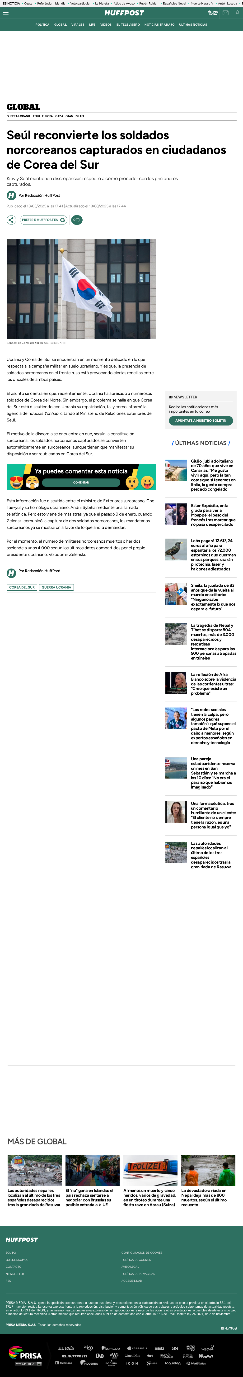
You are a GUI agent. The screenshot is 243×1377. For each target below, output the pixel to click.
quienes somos (17, 1260)
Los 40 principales (92, 1348)
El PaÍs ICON (133, 1363)
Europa (47, 116)
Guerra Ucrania (19, 116)
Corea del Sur (22, 587)
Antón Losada (227, 3)
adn (190, 1348)
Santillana (114, 1348)
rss (8, 1280)
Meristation (197, 1363)
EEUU (36, 116)
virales (77, 24)
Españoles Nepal (174, 3)
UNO (102, 1355)
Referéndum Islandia (51, 3)
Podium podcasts (112, 1363)
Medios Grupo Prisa (27, 1364)
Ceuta (28, 3)
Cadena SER (160, 1348)
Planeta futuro (186, 1355)
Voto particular (80, 3)
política (42, 24)
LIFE (92, 24)
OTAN (69, 116)
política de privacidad (138, 1274)
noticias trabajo (159, 24)
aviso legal (130, 1266)
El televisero (128, 24)
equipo (11, 1252)
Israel (79, 116)
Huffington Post (75, 1355)
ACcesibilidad (132, 1280)
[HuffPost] (22, 1238)
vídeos (106, 24)
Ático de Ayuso (124, 3)
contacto (13, 1266)
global (60, 24)
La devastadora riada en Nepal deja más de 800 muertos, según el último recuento (203, 1197)
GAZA (59, 116)
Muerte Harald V (202, 3)
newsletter (15, 1274)
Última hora (213, 13)
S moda (153, 1363)
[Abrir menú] (6, 13)
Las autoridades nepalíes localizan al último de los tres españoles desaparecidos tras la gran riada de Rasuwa (211, 855)
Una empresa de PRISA (27, 1352)
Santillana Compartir (139, 1348)
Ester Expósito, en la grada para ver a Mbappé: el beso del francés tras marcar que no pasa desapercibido (213, 515)
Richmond (66, 1363)
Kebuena (203, 1355)
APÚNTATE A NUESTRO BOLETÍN (200, 421)
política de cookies (136, 1260)
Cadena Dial (152, 1355)
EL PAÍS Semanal (169, 1355)
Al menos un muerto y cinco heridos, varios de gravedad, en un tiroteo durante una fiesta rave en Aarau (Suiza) (149, 1197)
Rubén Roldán (148, 3)
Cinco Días (133, 1355)
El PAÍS (69, 1348)
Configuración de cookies (142, 1252)
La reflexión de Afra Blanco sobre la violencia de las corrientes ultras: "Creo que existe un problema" (213, 684)
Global (23, 107)
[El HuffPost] (124, 13)
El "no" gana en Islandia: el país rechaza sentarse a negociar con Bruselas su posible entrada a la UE (89, 1197)
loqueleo (174, 1363)
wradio (115, 1355)
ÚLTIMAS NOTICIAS (193, 24)
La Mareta (102, 3)
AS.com (174, 1348)
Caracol (208, 1348)
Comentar (81, 482)
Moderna (89, 1363)
